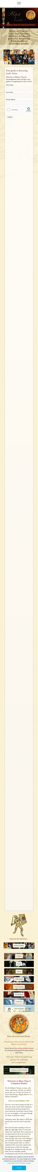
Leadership (19, 1001)
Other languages (19, 1008)
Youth (19, 964)
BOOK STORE (19, 945)
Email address (10, 99)
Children (19, 956)
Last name (9, 92)
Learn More (11, 1163)
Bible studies (19, 979)
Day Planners (19, 994)
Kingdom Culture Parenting (19, 1070)
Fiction (19, 971)
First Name (9, 85)
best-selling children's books (24, 1048)
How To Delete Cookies (23, 1163)
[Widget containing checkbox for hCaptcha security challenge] (19, 109)
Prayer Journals (19, 987)
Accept (19, 1168)
